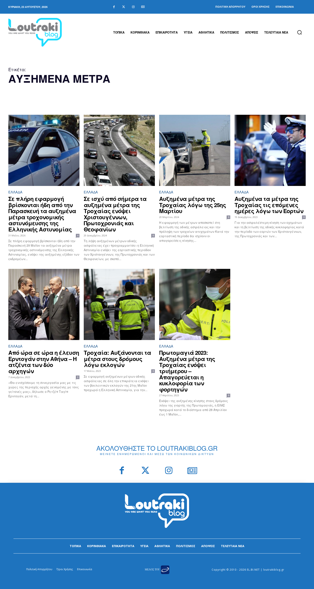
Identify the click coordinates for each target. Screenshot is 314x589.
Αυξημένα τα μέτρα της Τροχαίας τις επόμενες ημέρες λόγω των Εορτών (269, 205)
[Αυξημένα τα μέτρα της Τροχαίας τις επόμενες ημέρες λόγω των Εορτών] (270, 150)
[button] (299, 32)
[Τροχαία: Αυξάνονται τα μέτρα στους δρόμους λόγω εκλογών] (119, 304)
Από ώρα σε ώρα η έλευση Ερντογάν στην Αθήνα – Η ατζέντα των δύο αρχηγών (43, 362)
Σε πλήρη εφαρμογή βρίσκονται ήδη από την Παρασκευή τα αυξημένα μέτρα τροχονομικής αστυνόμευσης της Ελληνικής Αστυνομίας (42, 214)
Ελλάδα (15, 192)
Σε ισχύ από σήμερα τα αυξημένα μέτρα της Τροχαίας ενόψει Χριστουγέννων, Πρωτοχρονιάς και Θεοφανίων (115, 214)
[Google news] (143, 7)
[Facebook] (114, 7)
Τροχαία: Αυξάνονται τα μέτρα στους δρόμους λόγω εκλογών (117, 359)
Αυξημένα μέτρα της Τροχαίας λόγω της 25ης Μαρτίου (192, 205)
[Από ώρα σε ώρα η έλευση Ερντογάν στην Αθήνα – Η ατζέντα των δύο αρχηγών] (43, 304)
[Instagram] (133, 7)
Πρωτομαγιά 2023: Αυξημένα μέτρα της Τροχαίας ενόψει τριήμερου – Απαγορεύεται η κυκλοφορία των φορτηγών (187, 371)
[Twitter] (123, 7)
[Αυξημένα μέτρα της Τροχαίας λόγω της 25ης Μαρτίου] (194, 150)
